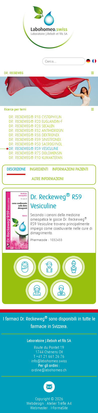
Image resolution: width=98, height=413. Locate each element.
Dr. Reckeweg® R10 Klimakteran (36, 158)
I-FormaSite (59, 408)
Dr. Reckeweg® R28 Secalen (32, 126)
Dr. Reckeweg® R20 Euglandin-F (35, 122)
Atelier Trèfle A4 (59, 403)
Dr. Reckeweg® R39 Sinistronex (35, 140)
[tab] (16, 170)
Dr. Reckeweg (13, 73)
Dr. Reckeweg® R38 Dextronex (34, 135)
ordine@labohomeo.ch (49, 370)
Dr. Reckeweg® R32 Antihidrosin (36, 131)
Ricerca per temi (15, 109)
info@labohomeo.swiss (49, 361)
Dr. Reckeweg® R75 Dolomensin (35, 153)
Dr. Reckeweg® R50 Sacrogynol (35, 144)
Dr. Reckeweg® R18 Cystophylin (35, 117)
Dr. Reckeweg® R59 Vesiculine (33, 149)
